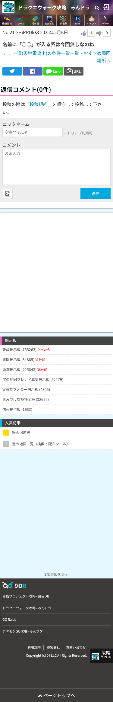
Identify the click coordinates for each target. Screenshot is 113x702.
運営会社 (53, 647)
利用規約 (34, 647)
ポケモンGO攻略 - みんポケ (22, 631)
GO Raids (9, 619)
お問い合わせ (76, 647)
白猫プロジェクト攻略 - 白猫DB (25, 596)
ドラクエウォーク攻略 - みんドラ (54, 7)
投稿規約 (39, 104)
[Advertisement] (56, 269)
